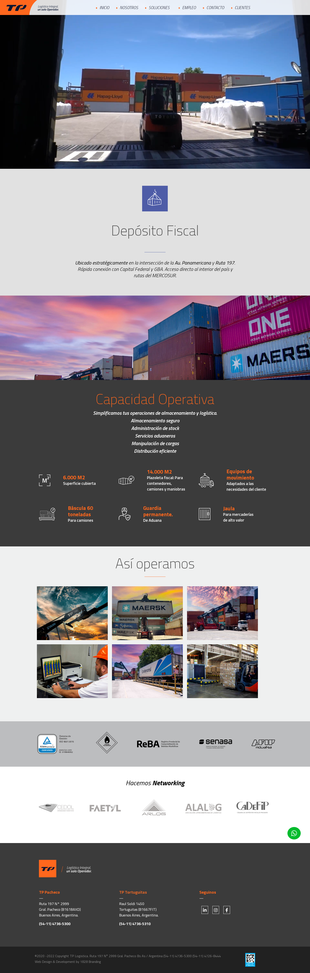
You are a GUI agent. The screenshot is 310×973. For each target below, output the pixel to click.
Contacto (215, 7)
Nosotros (129, 7)
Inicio (104, 7)
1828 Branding (90, 961)
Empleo (189, 7)
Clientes (242, 7)
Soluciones (159, 7)
